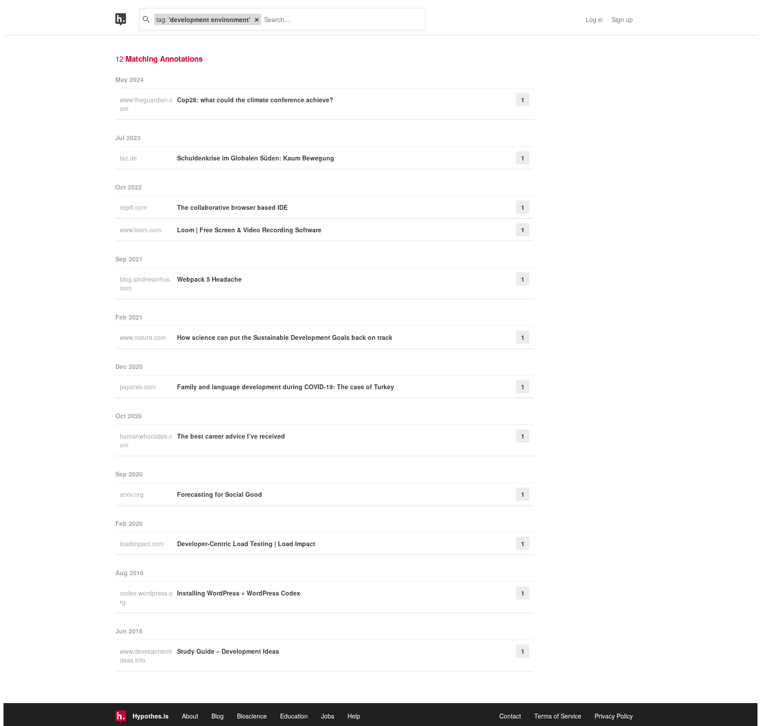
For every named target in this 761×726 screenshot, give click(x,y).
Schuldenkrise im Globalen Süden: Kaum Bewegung (255, 157)
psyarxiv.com (139, 386)
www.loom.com (141, 229)
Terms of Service (557, 715)
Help (353, 715)
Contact (510, 715)
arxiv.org (132, 494)
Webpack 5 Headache (209, 279)
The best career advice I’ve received (231, 436)
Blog (217, 715)
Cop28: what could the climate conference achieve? (255, 99)
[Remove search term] (256, 19)
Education (294, 715)
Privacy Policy (614, 715)
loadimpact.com (143, 543)
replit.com (134, 207)
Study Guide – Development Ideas (228, 651)
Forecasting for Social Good (219, 494)
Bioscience (252, 715)
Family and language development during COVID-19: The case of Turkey (285, 386)
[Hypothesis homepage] (127, 19)
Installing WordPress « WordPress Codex (238, 592)
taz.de (129, 157)
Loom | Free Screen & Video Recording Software (249, 229)
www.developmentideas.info (146, 655)
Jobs (327, 715)
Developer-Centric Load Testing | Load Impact (246, 543)
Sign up (622, 19)
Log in (594, 19)
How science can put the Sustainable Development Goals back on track (284, 337)
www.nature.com (144, 337)
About (190, 715)
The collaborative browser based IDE (232, 207)
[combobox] (339, 19)
